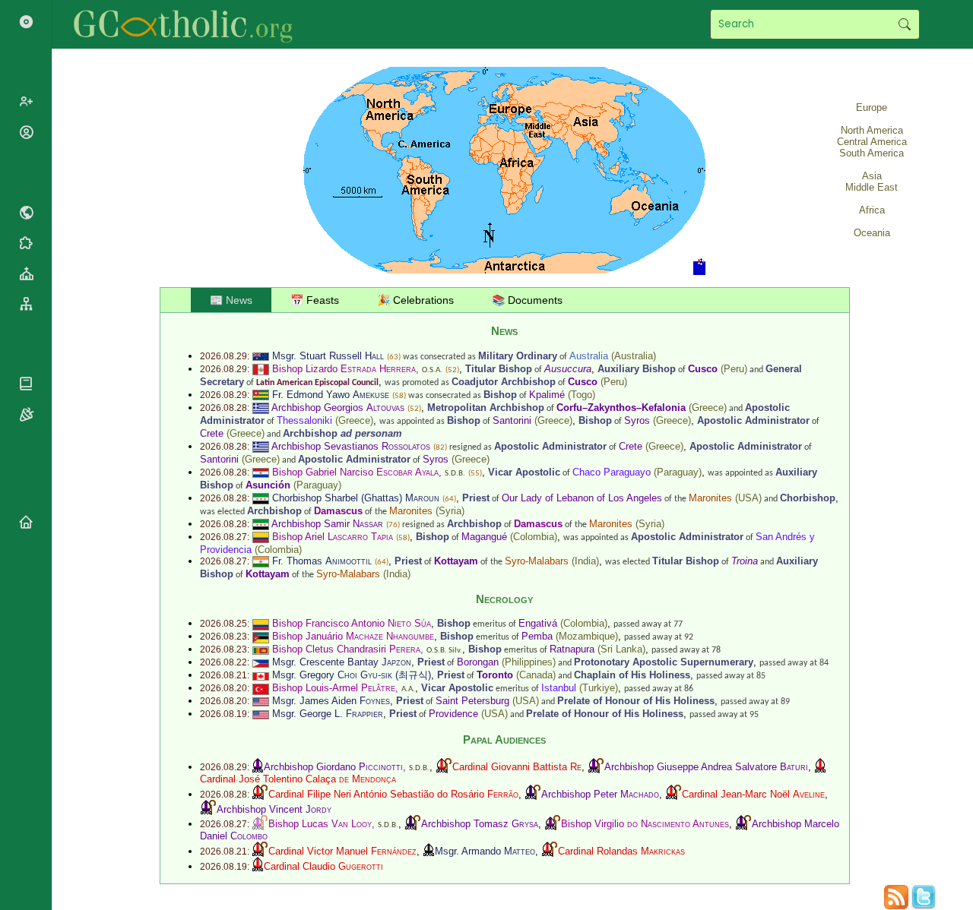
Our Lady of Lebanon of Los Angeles (582, 498)
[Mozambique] (260, 636)
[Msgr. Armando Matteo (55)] (429, 851)
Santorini (512, 420)
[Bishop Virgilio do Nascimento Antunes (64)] (552, 823)
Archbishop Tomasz (479, 823)
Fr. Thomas (322, 561)
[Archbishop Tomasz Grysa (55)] (412, 823)
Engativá (537, 623)
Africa (872, 210)
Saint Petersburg (472, 700)
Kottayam (456, 561)
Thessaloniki (304, 420)
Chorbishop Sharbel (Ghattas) (355, 498)
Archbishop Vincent (274, 809)
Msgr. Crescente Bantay (341, 662)
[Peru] (260, 368)
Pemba (537, 636)
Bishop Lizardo (344, 368)
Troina (744, 561)
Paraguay (678, 472)
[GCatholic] (187, 24)
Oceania (872, 233)
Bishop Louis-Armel (333, 688)
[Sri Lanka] (260, 649)
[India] (260, 561)
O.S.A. (432, 370)
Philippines (529, 662)
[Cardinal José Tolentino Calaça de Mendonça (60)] (820, 767)
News (504, 330)
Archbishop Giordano (333, 767)
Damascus (338, 511)
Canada (536, 675)
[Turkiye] (260, 688)
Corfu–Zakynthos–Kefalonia (621, 407)
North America (872, 130)
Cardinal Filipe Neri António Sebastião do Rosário (393, 794)
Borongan (478, 662)
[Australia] (260, 356)
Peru (734, 368)
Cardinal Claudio (323, 866)
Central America (872, 141)
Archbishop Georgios (337, 407)
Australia (588, 356)
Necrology (504, 598)
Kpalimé (547, 394)
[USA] (260, 700)
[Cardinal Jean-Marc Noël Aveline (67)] (673, 794)
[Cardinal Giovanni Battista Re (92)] (444, 767)
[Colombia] (260, 536)
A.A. (408, 689)
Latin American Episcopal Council (317, 382)
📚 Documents (527, 300)
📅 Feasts (314, 300)
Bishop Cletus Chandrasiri (346, 649)
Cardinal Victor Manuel (342, 851)
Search (904, 24)
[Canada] (260, 675)
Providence (453, 713)
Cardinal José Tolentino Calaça (298, 779)
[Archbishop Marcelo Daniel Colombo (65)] (743, 823)
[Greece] (260, 407)
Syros (637, 420)
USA (748, 498)
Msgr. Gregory (332, 675)
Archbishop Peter (600, 794)
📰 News (231, 300)
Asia (872, 176)
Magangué (484, 536)
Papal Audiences (504, 739)
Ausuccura (567, 368)
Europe (871, 107)
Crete (211, 433)
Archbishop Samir (327, 523)
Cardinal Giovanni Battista (517, 767)
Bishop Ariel (332, 536)
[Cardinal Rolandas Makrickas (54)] (549, 851)
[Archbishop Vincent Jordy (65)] (208, 809)
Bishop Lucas (320, 823)
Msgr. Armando (485, 851)
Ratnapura (572, 649)
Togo (581, 394)
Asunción (268, 485)
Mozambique (587, 636)
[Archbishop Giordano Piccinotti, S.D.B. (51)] (258, 767)
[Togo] (260, 394)
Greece (708, 407)
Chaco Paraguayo (611, 472)
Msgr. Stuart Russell (328, 356)
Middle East (871, 187)
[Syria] (260, 498)
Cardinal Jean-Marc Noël (753, 794)
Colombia (533, 536)
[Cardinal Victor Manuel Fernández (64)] (260, 851)
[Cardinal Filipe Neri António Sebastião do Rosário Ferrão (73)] (260, 794)
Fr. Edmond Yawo (330, 394)
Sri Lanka (621, 649)
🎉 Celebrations (415, 300)
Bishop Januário (353, 636)
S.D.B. (455, 473)
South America (871, 153)
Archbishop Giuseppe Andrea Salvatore (706, 767)
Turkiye (598, 688)
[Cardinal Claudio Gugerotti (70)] (258, 866)
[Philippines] (260, 662)
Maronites (710, 498)
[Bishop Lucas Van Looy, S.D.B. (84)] (260, 823)
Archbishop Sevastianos (350, 446)
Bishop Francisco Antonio (351, 623)
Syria (450, 511)
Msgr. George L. (327, 713)
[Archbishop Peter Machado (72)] (533, 794)
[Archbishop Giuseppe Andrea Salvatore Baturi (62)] (596, 767)
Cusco (703, 368)
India (585, 561)
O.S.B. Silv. (444, 650)
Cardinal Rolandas (621, 851)
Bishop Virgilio (645, 823)
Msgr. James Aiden (331, 700)
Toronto (495, 675)
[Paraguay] (260, 472)
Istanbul (558, 688)
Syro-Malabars (537, 561)
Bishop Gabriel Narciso (355, 472)
